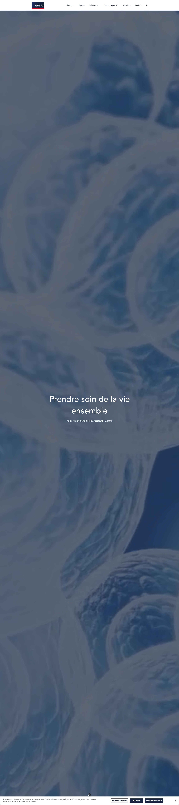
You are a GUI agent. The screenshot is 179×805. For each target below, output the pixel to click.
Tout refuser (136, 800)
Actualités (126, 5)
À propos (70, 5)
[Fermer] (175, 800)
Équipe (81, 5)
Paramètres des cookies (119, 800)
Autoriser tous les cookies (154, 800)
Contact (138, 5)
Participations (94, 5)
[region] (89, 800)
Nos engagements (111, 5)
